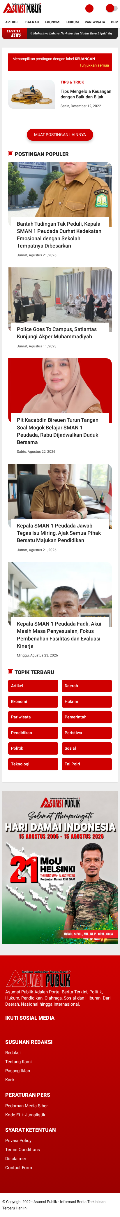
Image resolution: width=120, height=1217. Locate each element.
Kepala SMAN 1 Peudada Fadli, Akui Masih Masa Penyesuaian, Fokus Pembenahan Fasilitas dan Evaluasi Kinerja (59, 635)
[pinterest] (30, 1029)
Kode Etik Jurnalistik (25, 1114)
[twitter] (15, 1029)
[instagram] (38, 1029)
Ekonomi (53, 22)
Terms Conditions (22, 1149)
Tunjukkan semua (94, 65)
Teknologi (20, 764)
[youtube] (46, 1029)
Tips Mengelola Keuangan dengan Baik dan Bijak (86, 94)
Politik (17, 748)
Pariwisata (95, 22)
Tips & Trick (72, 82)
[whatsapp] (22, 1029)
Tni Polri (72, 764)
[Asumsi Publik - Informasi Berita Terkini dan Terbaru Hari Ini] (22, 13)
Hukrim (71, 701)
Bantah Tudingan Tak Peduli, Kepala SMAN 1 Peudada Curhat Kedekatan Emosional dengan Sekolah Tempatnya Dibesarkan (59, 235)
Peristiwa (73, 732)
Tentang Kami (18, 1061)
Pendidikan (21, 732)
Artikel (12, 22)
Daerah (32, 22)
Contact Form (18, 1167)
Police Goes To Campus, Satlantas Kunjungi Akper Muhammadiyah (57, 332)
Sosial (70, 748)
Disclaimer (15, 1158)
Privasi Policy (18, 1140)
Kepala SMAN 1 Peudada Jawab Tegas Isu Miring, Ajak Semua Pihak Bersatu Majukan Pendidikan (59, 533)
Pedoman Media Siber (26, 1105)
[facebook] (7, 1029)
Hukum (72, 22)
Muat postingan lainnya (60, 134)
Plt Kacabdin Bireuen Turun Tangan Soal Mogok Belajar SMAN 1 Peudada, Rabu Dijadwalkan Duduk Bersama (57, 431)
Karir (9, 1079)
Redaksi (13, 1052)
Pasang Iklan (17, 1070)
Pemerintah (76, 717)
